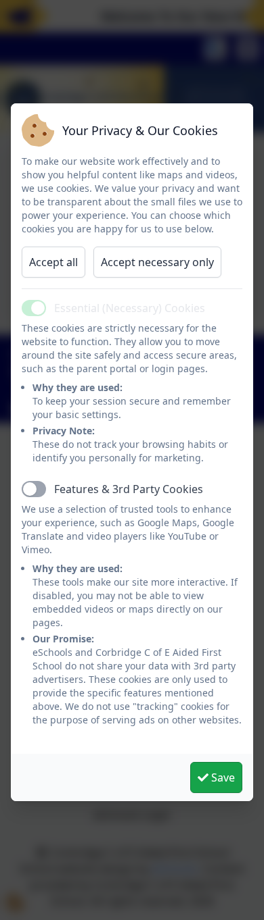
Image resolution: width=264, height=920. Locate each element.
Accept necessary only (157, 262)
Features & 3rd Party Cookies (128, 489)
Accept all (53, 262)
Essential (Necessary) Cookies (129, 308)
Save (221, 777)
